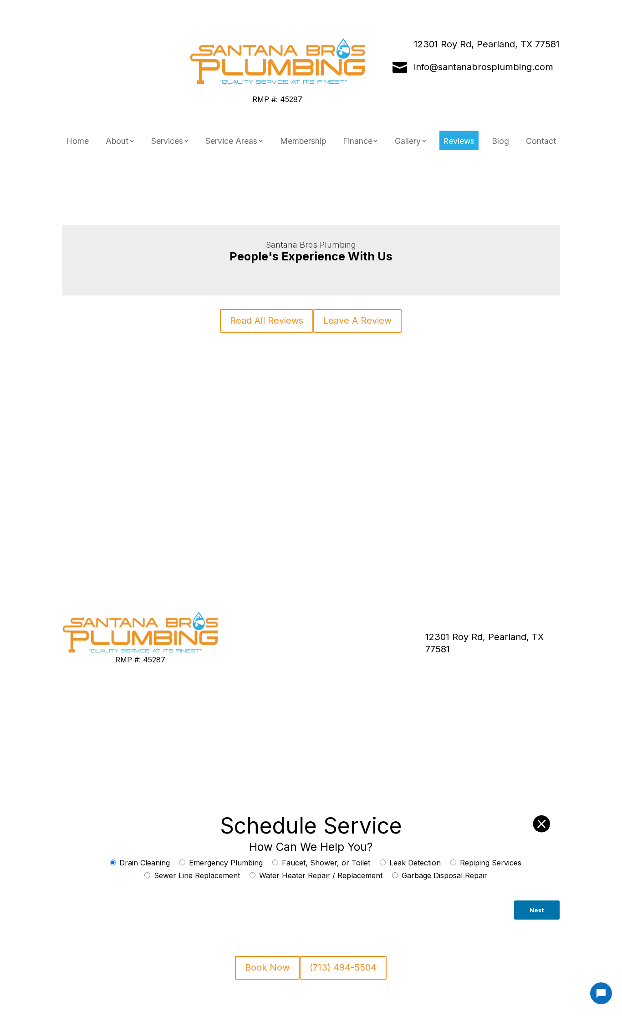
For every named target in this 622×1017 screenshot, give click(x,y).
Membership (303, 141)
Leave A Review (357, 320)
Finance (357, 141)
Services (167, 141)
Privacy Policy (254, 645)
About (117, 141)
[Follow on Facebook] (111, 44)
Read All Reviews (266, 320)
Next (537, 910)
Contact (541, 141)
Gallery (408, 141)
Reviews (458, 141)
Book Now (140, 753)
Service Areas (231, 141)
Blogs (355, 631)
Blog (500, 141)
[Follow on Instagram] (125, 44)
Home (77, 141)
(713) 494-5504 (118, 67)
